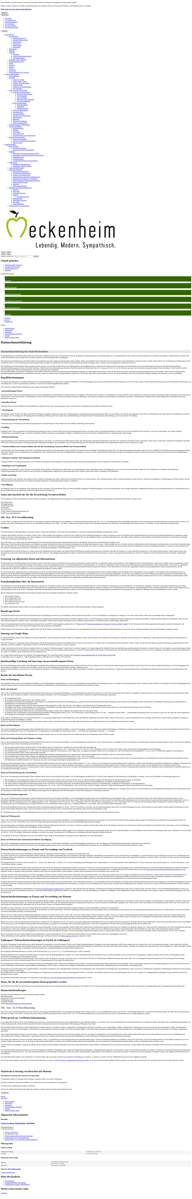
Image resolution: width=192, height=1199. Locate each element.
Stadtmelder (16, 47)
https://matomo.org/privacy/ (70, 936)
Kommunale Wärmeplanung (22, 173)
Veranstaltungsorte (18, 114)
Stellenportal (13, 49)
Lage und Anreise (18, 79)
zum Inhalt (8, 18)
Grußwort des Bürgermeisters (22, 87)
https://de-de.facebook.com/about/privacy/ (51, 889)
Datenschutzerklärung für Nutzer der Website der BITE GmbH (107, 624)
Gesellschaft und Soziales (17, 137)
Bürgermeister (17, 45)
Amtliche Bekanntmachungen (22, 56)
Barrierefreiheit (9, 328)
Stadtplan (12, 51)
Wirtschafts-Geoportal (20, 200)
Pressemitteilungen (19, 58)
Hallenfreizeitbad (22, 105)
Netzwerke (16, 191)
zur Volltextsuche (10, 20)
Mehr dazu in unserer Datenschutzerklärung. (16, 9)
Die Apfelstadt (17, 89)
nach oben (4, 1098)
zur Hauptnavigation (11, 22)
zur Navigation (9, 24)
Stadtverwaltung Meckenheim (18, 1123)
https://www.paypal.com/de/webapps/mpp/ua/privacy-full (62, 977)
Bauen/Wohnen (14, 146)
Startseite (7, 318)
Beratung (16, 189)
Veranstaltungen (14, 76)
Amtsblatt (16, 54)
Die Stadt (12, 78)
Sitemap (7, 335)
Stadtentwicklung (10, 144)
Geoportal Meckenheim (16, 168)
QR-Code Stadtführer (23, 101)
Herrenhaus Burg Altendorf (25, 99)
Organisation (17, 43)
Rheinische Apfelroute (20, 121)
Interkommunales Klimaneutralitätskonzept (26, 177)
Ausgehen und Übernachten (21, 116)
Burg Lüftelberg (22, 98)
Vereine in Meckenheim (20, 110)
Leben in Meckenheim (12, 74)
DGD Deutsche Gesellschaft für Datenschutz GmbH (71, 1060)
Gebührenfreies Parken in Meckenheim (25, 161)
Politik (11, 63)
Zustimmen (5, 15)
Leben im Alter (17, 143)
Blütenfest (16, 119)
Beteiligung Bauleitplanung (21, 164)
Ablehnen (4, 13)
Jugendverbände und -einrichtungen (24, 135)
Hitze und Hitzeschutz (20, 186)
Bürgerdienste (9, 34)
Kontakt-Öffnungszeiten (20, 40)
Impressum (8, 332)
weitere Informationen (8, 1172)
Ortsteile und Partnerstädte (21, 83)
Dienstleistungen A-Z (19, 38)
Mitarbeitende (17, 42)
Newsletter (16, 202)
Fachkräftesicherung (19, 193)
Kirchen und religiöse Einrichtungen (24, 141)
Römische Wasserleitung (24, 94)
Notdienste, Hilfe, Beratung (17, 60)
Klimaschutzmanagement (21, 171)
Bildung (15, 130)
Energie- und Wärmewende (21, 175)
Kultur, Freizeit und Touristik (18, 90)
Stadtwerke (12, 70)
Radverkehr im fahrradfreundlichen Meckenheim (28, 155)
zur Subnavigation (10, 26)
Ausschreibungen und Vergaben (19, 72)
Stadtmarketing (17, 198)
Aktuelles (12, 52)
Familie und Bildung (15, 126)
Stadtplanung (13, 162)
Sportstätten (20, 107)
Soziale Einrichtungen (20, 139)
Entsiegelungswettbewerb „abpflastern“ (25, 179)
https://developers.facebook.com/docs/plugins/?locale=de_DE (165, 869)
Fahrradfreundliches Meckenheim (19, 125)
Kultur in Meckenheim (20, 123)
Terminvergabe (15, 1169)
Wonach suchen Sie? (7, 256)
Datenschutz (9, 321)
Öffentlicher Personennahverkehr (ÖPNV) (26, 153)
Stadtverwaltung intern (12, 337)
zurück (3, 1096)
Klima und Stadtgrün (15, 170)
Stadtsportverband (22, 108)
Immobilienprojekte (23, 197)
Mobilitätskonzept (18, 157)
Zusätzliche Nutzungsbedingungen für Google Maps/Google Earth (94, 655)
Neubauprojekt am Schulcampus (19, 206)
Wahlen (11, 67)
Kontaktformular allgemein (13, 334)
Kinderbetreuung (18, 128)
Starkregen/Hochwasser (20, 182)
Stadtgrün (16, 184)
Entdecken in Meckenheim (21, 92)
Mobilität (11, 152)
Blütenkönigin (17, 117)
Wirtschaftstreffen (18, 204)
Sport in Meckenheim (19, 103)
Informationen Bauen (19, 148)
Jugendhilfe (16, 132)
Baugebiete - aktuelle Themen (22, 166)
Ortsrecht (12, 65)
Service (7, 320)
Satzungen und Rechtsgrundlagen (23, 150)
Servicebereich (13, 36)
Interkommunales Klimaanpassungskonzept (26, 180)
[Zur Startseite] (61, 250)
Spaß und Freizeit (18, 134)
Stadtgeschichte (18, 85)
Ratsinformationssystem (16, 61)
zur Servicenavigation (11, 27)
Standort (15, 195)
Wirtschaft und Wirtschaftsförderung (20, 188)
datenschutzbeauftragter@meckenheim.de (19, 1003)
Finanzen (12, 69)
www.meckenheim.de (13, 513)
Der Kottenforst (22, 96)
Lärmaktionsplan (18, 159)
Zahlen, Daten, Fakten (20, 81)
